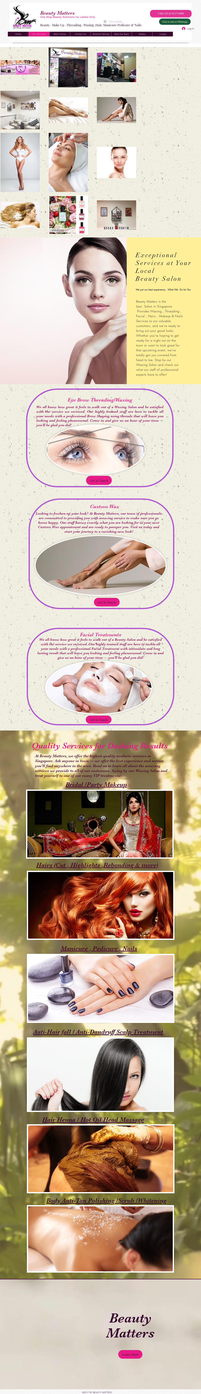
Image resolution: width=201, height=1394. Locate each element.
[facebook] (175, 25)
